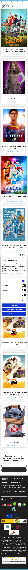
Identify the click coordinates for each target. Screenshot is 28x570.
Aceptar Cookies (14, 305)
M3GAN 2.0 (14, 99)
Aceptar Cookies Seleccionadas (14, 309)
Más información (19, 300)
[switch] (24, 285)
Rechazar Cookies (14, 313)
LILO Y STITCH (14, 442)
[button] (25, 4)
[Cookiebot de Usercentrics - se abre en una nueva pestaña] (20, 255)
